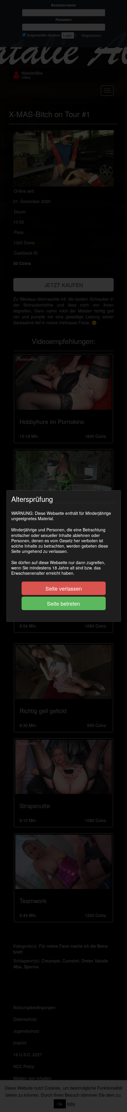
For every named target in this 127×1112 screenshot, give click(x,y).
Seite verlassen (63, 588)
